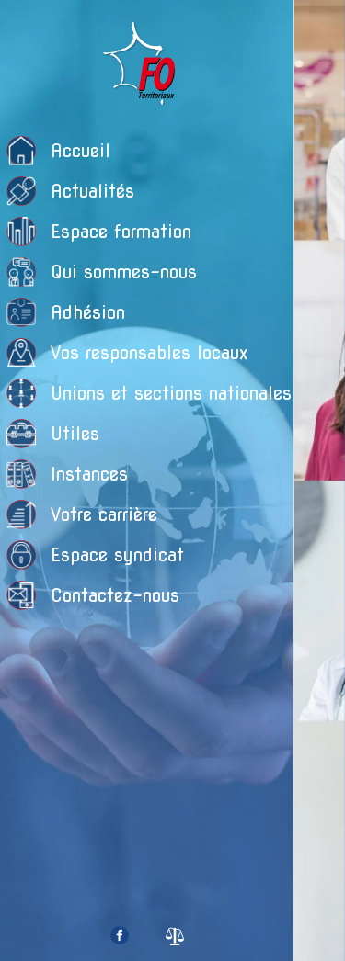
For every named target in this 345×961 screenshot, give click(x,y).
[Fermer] (320, 26)
